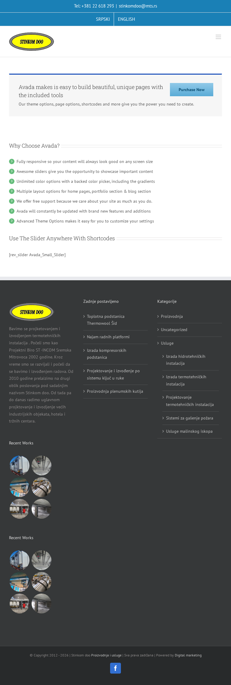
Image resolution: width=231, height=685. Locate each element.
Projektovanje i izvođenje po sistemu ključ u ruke (113, 374)
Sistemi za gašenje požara (189, 418)
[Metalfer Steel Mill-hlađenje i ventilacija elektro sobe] (19, 465)
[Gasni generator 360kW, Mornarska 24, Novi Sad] (19, 509)
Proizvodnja (172, 316)
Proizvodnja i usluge (106, 655)
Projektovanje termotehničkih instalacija (190, 401)
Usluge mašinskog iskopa (189, 431)
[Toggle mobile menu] (219, 37)
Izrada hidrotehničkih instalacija (185, 360)
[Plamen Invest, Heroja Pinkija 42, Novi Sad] (41, 509)
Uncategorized (174, 329)
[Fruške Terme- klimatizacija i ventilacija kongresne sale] (19, 487)
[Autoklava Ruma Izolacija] (41, 487)
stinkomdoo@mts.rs (138, 6)
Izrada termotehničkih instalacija (186, 380)
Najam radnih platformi (108, 336)
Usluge (167, 343)
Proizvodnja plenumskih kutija (115, 391)
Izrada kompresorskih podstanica (106, 354)
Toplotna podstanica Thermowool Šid (106, 320)
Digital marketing (188, 655)
